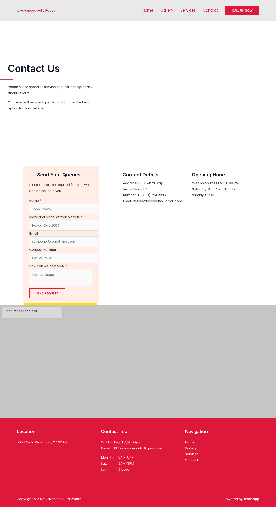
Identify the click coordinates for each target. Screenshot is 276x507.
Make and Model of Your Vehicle (55, 217)
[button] (242, 10)
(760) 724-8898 (127, 442)
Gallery (166, 10)
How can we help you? (48, 266)
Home (147, 10)
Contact (210, 10)
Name (35, 200)
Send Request (47, 293)
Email (33, 233)
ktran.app (251, 498)
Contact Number (44, 249)
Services (188, 10)
